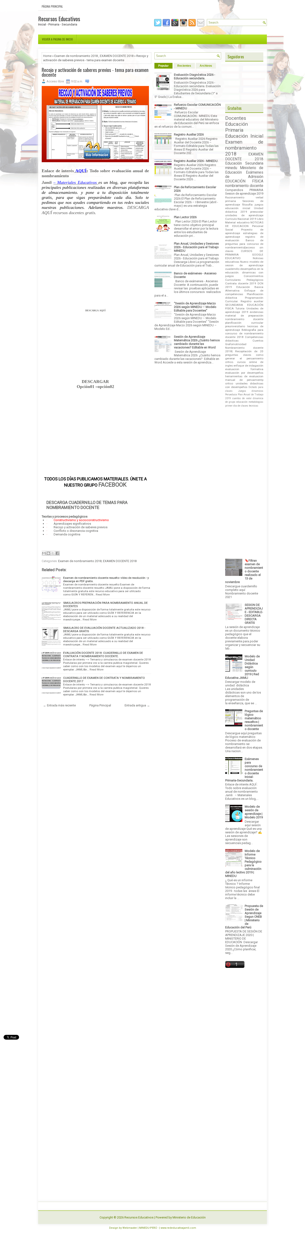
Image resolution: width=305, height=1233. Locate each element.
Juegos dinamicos (250, 391)
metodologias (256, 401)
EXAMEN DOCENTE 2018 (116, 56)
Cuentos (258, 340)
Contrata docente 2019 (240, 283)
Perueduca (231, 394)
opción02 (106, 386)
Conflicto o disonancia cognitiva (76, 531)
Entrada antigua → (137, 705)
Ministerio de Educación (189, 1217)
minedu (231, 168)
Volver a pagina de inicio (57, 39)
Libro (260, 219)
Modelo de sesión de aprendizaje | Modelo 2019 (254, 812)
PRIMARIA (256, 190)
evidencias (256, 312)
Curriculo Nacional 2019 (240, 219)
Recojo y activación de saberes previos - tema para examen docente (95, 72)
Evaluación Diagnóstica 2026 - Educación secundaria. (194, 76)
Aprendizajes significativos (72, 523)
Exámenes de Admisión (244, 174)
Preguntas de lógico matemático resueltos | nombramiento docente (254, 720)
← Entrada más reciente (59, 705)
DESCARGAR (95, 381)
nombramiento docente (244, 186)
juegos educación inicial (244, 206)
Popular (163, 65)
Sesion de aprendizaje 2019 (244, 193)
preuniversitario (235, 326)
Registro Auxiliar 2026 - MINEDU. (196, 161)
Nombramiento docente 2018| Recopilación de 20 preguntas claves (244, 351)
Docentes (235, 118)
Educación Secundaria (244, 163)
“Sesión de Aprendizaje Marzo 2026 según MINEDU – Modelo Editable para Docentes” (195, 307)
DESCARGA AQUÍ (95, 310)
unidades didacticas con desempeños (244, 385)
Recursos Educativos (59, 18)
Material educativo (237, 222)
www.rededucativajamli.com (178, 1227)
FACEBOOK (112, 484)
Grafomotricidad (235, 344)
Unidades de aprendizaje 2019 (244, 310)
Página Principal (52, 6)
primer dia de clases (236, 405)
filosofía (247, 204)
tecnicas (253, 405)
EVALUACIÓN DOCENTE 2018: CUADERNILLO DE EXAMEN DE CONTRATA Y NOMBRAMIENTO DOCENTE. (103, 654)
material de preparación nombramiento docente (244, 317)
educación (242, 401)
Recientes (184, 65)
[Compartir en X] (53, 553)
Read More (103, 594)
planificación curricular (244, 322)
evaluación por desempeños (244, 372)
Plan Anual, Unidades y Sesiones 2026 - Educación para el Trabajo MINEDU (196, 247)
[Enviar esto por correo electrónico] (43, 553)
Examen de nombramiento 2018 (76, 56)
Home (47, 56)
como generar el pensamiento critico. (244, 358)
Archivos (206, 65)
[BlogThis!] (48, 553)
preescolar (256, 211)
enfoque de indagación (248, 365)
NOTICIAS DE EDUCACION (244, 224)
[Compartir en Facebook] (57, 553)
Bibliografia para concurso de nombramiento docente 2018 (244, 333)
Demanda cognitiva (67, 534)
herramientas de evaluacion (244, 376)
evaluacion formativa (244, 369)
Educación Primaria (236, 127)
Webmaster (129, 1227)
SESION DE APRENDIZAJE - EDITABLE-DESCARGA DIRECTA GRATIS (254, 613)
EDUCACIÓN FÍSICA (244, 181)
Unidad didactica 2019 (244, 209)
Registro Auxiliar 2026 (189, 134)
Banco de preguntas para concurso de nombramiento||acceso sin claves (244, 246)
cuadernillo (232, 269)
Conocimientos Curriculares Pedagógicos (244, 277)
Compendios (234, 190)
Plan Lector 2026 (185, 217)
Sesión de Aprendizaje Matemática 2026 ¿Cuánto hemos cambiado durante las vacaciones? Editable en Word (197, 342)
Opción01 (86, 386)
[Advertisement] (95, 263)
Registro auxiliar (252, 301)
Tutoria (239, 308)
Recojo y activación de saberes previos (80, 527)
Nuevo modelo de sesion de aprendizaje (244, 263)
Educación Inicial (244, 136)
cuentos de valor (242, 398)
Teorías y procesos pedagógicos (64, 516)
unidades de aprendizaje (244, 215)
